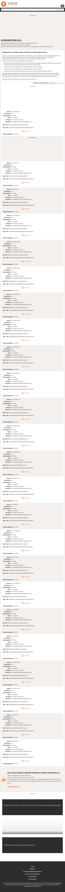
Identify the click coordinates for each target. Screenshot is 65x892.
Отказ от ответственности (32, 874)
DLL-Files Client (32, 876)
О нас (32, 866)
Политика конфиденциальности (32, 871)
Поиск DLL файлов (60, 9)
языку (61, 83)
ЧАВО (35, 79)
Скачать (27, 131)
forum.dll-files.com (13, 786)
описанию (56, 83)
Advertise (32, 869)
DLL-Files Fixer (32, 879)
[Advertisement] (32, 27)
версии (51, 83)
